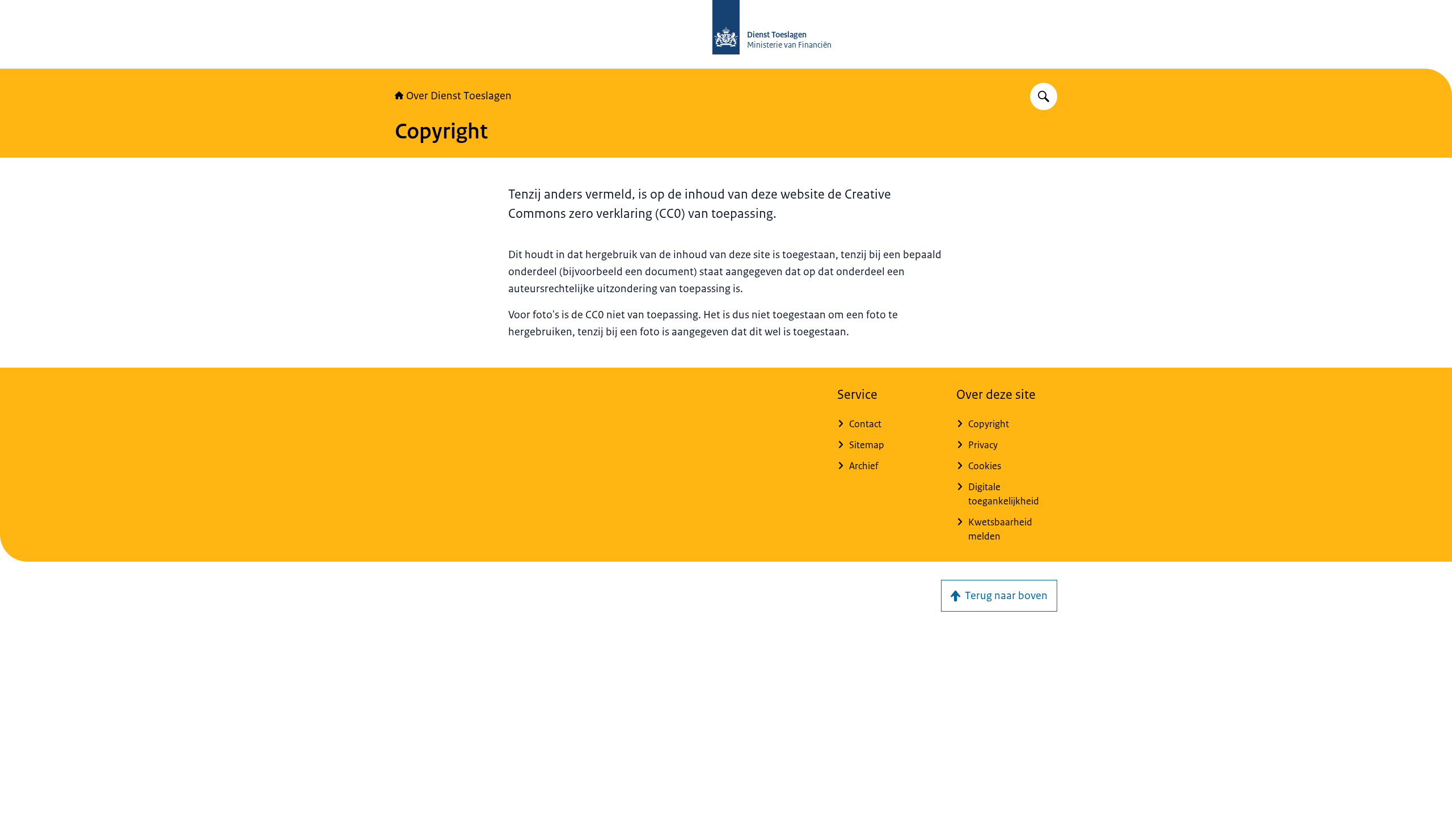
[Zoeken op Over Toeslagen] (1043, 96)
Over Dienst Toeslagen (459, 96)
